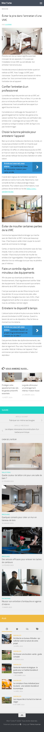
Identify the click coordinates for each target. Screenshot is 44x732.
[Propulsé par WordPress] (20, 724)
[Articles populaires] (17, 629)
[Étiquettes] (37, 629)
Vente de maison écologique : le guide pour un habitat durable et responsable (25, 670)
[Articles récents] (7, 629)
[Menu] (41, 3)
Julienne (8, 25)
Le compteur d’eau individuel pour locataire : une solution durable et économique (26, 686)
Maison (5, 9)
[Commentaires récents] (27, 629)
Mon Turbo (7, 3)
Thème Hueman (35, 724)
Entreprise (6, 598)
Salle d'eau (6, 472)
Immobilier (17, 635)
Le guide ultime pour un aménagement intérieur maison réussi (30, 388)
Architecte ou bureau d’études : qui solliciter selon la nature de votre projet (26, 641)
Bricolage (6, 514)
